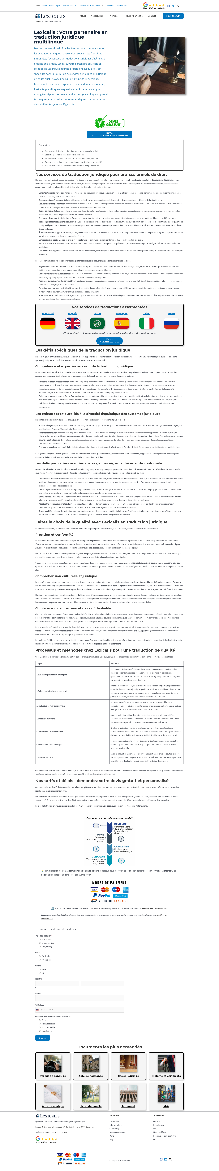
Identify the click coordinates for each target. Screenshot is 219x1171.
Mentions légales (160, 1132)
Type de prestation (43, 936)
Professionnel (47, 960)
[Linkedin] (173, 5)
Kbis (166, 1106)
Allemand (48, 313)
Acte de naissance (90, 1076)
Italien (146, 313)
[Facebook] (168, 5)
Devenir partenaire (134, 15)
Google (45, 1020)
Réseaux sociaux (48, 1024)
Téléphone (40, 1005)
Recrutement (158, 1125)
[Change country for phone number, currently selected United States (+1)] (37, 1010)
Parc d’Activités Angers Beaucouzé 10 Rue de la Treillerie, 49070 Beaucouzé (71, 5)
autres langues (84, 333)
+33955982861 (121, 5)
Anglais (72, 313)
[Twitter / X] (177, 5)
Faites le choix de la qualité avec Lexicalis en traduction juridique (71, 158)
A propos (114, 15)
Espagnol (122, 313)
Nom (82, 988)
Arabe (97, 313)
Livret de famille (91, 1106)
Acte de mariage (53, 1106)
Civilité (38, 965)
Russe (171, 313)
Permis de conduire (53, 1076)
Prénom (38, 988)
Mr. (43, 973)
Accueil (83, 15)
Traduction (46, 939)
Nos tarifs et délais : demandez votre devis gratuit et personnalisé (72, 165)
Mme (44, 969)
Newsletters (47, 1031)
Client (38, 952)
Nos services (97, 15)
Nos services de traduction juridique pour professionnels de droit (72, 151)
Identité (39, 979)
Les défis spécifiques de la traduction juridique (64, 155)
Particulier (46, 956)
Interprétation (48, 943)
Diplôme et (166, 1076)
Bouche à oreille (48, 1027)
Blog (111, 1139)
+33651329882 (109, 5)
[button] (183, 5)
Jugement (128, 1106)
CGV (154, 1139)
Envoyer (42, 1038)
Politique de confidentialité (164, 1136)
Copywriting (47, 946)
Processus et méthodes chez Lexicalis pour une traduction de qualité (73, 162)
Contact (152, 15)
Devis (112, 1136)
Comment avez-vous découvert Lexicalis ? (53, 1016)
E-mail (38, 993)
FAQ (154, 1128)
